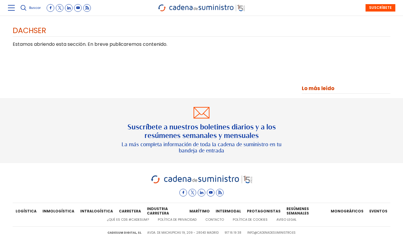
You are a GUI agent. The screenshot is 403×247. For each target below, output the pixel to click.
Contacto (214, 219)
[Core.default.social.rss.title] (87, 8)
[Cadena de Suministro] (201, 182)
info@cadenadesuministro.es (271, 232)
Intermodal (228, 211)
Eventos (378, 211)
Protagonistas (264, 211)
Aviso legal (286, 219)
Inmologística (58, 211)
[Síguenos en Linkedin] (68, 8)
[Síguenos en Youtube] (77, 8)
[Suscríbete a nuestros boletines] (201, 130)
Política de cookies (250, 219)
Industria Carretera (158, 211)
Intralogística (96, 211)
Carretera (130, 211)
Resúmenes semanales (297, 211)
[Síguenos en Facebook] (50, 8)
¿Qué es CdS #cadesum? (128, 219)
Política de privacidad (177, 219)
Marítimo (199, 211)
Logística (26, 211)
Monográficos (347, 211)
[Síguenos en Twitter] (59, 8)
